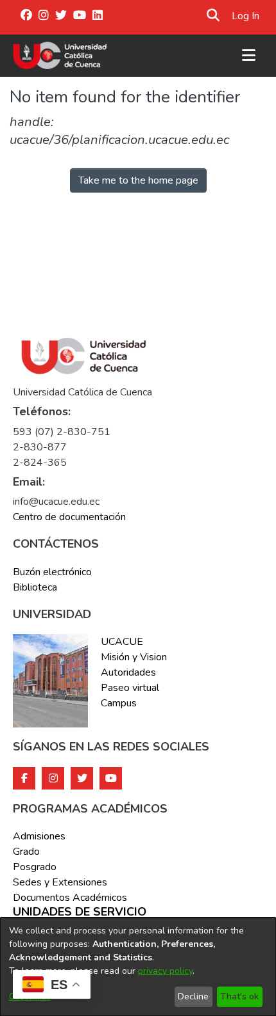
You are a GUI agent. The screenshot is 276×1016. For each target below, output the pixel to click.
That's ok (239, 996)
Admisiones (39, 836)
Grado (26, 852)
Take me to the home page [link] (138, 180)
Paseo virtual (130, 688)
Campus (119, 703)
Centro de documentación (69, 517)
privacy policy (165, 971)
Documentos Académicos (70, 898)
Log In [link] (246, 16)
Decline (193, 996)
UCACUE (122, 642)
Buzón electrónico (52, 572)
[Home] (60, 56)
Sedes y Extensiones (60, 882)
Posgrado (34, 867)
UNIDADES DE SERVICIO (79, 912)
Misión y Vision (134, 657)
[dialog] (138, 966)
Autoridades (128, 672)
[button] (213, 16)
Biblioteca (35, 587)
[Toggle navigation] (248, 56)
